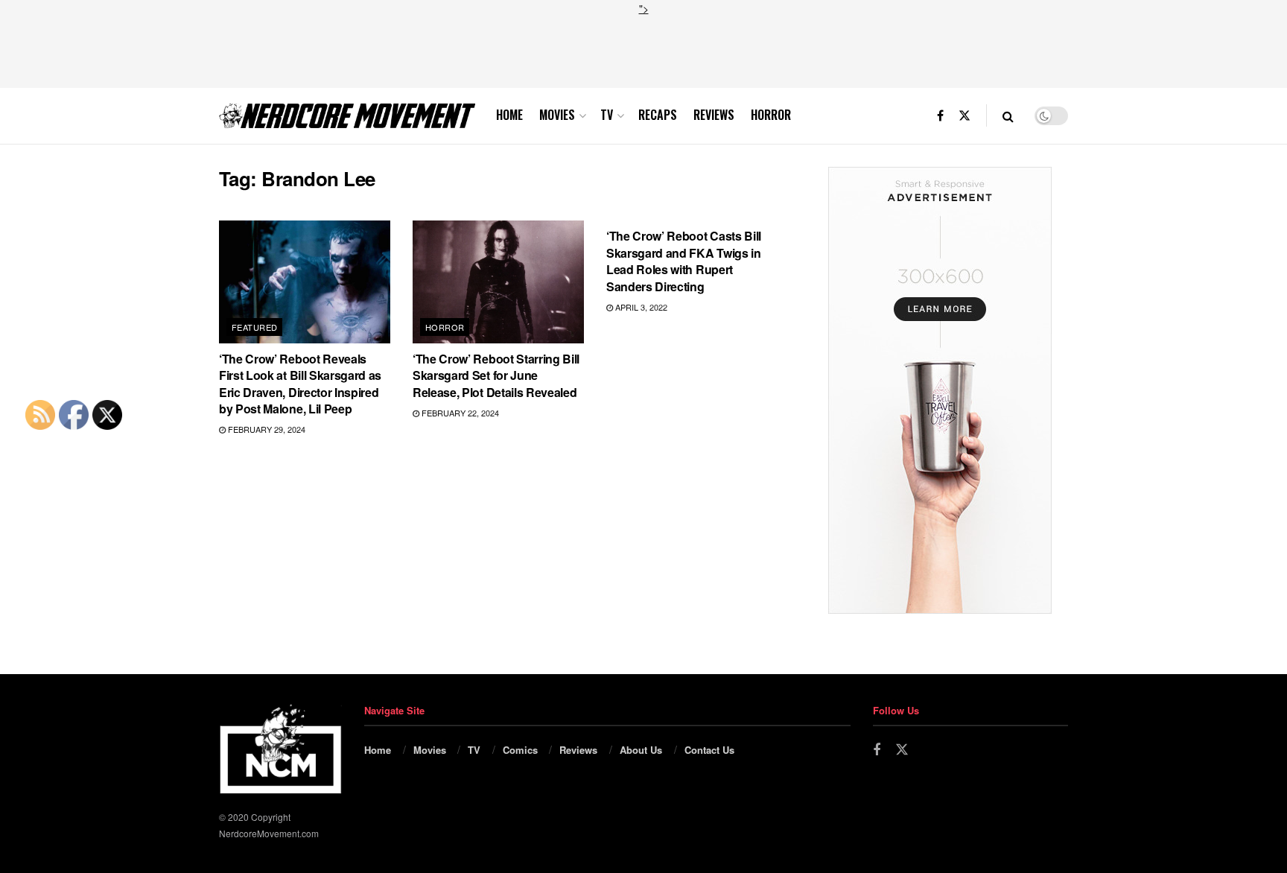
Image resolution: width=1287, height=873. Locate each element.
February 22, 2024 (459, 413)
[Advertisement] (643, 49)
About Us (641, 750)
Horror (771, 115)
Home (509, 115)
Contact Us (709, 750)
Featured (255, 327)
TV (606, 115)
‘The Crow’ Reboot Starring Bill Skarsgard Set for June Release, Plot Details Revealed (496, 375)
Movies (557, 115)
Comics (520, 750)
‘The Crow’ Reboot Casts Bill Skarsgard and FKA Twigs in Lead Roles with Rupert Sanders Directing (683, 260)
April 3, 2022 (640, 307)
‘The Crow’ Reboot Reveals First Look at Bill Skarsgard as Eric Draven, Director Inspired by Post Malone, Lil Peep (300, 383)
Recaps (657, 115)
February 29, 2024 (265, 429)
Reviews (713, 115)
